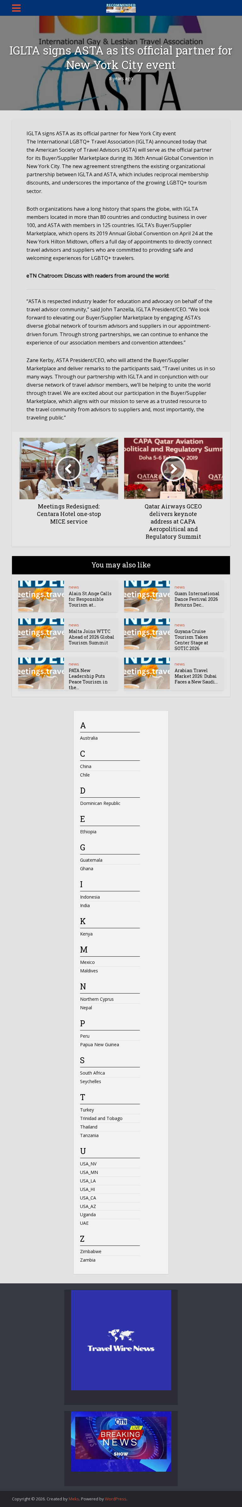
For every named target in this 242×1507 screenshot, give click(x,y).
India (85, 905)
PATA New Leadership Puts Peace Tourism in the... (88, 678)
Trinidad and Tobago (101, 1118)
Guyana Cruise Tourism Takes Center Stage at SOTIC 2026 (191, 639)
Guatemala (91, 860)
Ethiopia (88, 832)
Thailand (88, 1127)
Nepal (86, 1008)
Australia (89, 738)
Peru (84, 1036)
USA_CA (88, 1198)
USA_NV (88, 1164)
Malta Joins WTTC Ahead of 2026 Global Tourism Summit (91, 637)
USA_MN (89, 1172)
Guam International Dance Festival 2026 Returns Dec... (197, 599)
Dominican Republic (100, 803)
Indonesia (90, 897)
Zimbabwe (90, 1251)
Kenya (86, 934)
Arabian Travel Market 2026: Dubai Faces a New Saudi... (196, 676)
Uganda (88, 1214)
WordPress (115, 1499)
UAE (84, 1223)
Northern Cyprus (97, 999)
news (74, 587)
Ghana (86, 868)
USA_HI (87, 1189)
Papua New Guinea (99, 1044)
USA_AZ (88, 1206)
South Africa (92, 1073)
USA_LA (88, 1181)
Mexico (87, 962)
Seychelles (90, 1081)
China (85, 766)
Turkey (87, 1110)
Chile (85, 775)
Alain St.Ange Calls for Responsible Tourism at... (90, 599)
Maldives (89, 971)
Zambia (87, 1260)
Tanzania (89, 1135)
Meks (74, 1499)
